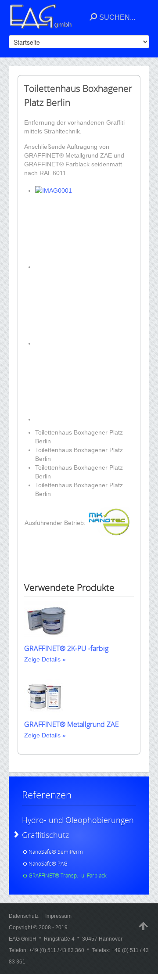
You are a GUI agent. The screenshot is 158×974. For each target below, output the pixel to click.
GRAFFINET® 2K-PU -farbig (66, 648)
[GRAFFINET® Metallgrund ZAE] (46, 714)
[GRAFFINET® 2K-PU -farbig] (46, 638)
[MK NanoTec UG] (109, 533)
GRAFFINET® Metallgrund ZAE (71, 724)
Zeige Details (42, 659)
